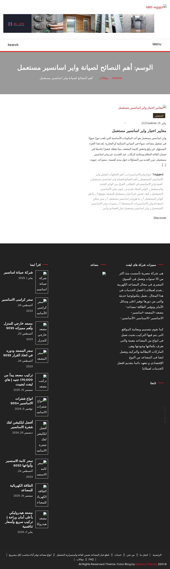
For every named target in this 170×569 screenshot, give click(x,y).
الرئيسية (157, 554)
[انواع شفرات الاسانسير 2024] (41, 406)
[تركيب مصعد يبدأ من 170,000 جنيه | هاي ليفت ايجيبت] (41, 382)
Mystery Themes (146, 564)
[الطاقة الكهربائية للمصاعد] (41, 495)
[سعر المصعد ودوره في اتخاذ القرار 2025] (41, 356)
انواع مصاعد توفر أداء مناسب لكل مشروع (30, 554)
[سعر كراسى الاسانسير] (41, 307)
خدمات (117, 554)
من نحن (131, 554)
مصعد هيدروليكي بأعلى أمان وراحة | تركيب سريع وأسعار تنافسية (19, 519)
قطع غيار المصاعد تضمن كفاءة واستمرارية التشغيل (83, 554)
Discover (159, 218)
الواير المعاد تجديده (137, 189)
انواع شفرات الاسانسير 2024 (21, 401)
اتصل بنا (144, 554)
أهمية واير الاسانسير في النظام (145, 184)
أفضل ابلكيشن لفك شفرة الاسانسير (19, 425)
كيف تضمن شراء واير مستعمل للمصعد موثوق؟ (123, 194)
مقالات (80, 559)
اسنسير (159, 115)
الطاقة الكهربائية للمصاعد (21, 488)
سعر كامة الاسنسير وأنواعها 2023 (19, 463)
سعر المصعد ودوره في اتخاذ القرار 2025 (18, 353)
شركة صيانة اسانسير (18, 272)
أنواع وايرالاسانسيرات (138, 174)
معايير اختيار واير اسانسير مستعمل (139, 131)
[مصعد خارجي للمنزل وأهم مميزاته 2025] (41, 332)
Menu (157, 44)
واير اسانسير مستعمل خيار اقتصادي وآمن (126, 208)
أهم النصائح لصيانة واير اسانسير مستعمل (114, 179)
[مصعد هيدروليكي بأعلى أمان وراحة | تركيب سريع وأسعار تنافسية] (41, 519)
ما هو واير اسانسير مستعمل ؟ (123, 199)
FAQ (91, 559)
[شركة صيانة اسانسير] (41, 281)
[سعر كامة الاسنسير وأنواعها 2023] (41, 469)
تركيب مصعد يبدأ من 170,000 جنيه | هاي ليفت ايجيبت (18, 380)
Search (13, 45)
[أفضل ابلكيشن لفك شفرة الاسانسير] (41, 437)
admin (152, 123)
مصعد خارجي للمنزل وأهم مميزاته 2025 (18, 326)
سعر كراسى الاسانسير (17, 300)
